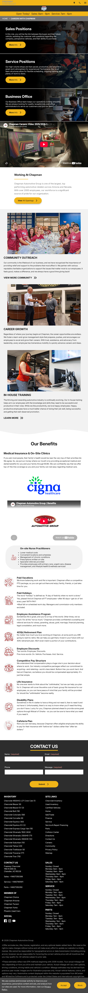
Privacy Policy (51, 849)
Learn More (11, 418)
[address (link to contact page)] (74, 3)
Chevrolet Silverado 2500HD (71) (18, 835)
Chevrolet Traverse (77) (14, 853)
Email (52, 754)
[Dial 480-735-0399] (79, 3)
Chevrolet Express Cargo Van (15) (18, 828)
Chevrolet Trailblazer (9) (14, 849)
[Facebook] (5, 921)
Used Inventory (51, 804)
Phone (7, 767)
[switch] (85, 3)
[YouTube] (14, 921)
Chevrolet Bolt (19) (12, 811)
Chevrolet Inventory (53, 801)
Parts (47, 828)
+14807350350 (15, 887)
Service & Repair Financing (56, 825)
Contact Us (50, 839)
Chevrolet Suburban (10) (14, 842)
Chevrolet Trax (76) (12, 856)
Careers (48, 842)
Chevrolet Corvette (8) (13, 818)
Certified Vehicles (52, 808)
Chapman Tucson (11, 904)
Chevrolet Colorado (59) (14, 815)
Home (5, 18)
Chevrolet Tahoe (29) (13, 846)
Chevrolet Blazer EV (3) (14, 808)
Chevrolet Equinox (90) (14, 822)
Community (50, 846)
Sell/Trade (49, 815)
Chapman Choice (11, 897)
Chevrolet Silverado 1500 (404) (17, 832)
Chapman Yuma (11, 907)
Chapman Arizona (11, 900)
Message (53, 767)
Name (12, 754)
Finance (48, 818)
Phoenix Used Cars (12, 911)
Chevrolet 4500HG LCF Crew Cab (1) (20, 801)
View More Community (18, 277)
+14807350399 (16, 876)
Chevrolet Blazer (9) (12, 804)
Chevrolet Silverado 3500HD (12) (18, 839)
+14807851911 (17, 882)
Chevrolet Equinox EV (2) (15, 825)
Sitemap (48, 853)
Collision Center (52, 832)
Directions (49, 835)
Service (48, 822)
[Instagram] (10, 921)
